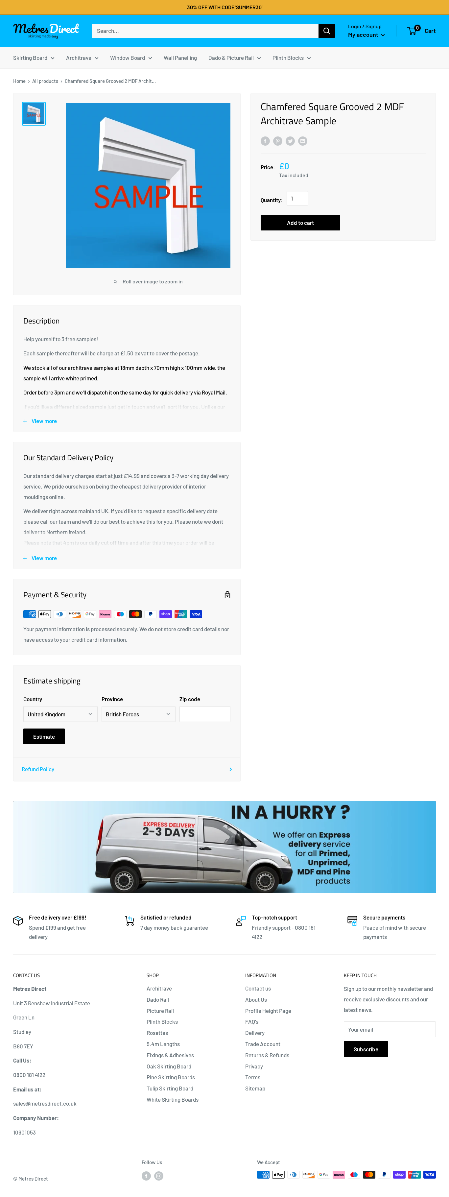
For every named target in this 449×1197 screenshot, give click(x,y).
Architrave (159, 988)
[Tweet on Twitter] (290, 140)
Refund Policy (38, 769)
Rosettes (157, 1032)
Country (32, 699)
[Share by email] (302, 140)
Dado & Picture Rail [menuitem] (231, 57)
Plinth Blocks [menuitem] (288, 57)
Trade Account (262, 1044)
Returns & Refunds (267, 1055)
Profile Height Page (268, 1010)
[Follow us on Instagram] (158, 1176)
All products (45, 81)
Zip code (189, 699)
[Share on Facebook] (265, 140)
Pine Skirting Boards (171, 1077)
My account (364, 34)
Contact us (258, 988)
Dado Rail (158, 999)
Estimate (44, 736)
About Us (256, 999)
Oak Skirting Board (169, 1066)
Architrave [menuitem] (78, 57)
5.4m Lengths (163, 1044)
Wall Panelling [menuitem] (180, 57)
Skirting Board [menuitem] (30, 57)
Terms (252, 1077)
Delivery (255, 1032)
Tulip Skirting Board (170, 1088)
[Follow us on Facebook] (146, 1176)
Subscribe (366, 1049)
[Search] (327, 31)
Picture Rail (160, 1010)
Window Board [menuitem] (127, 57)
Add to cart (300, 223)
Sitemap (255, 1088)
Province (112, 699)
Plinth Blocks (162, 1021)
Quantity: (272, 200)
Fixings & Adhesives (170, 1055)
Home (19, 81)
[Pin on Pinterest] (277, 140)
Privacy (254, 1066)
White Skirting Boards (173, 1099)
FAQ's (251, 1021)
